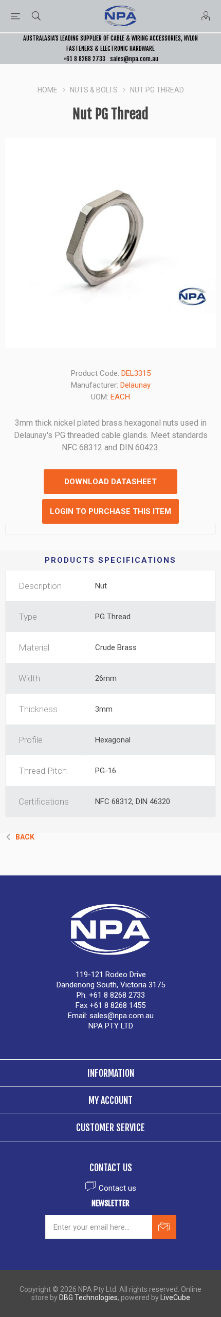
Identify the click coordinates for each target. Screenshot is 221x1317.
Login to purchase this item (110, 511)
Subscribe (164, 1227)
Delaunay (135, 385)
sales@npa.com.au (134, 59)
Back (24, 837)
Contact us (117, 1188)
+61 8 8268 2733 (84, 59)
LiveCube (175, 1297)
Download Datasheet (110, 481)
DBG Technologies (88, 1297)
